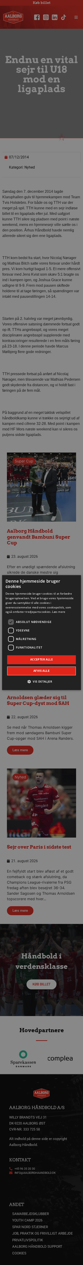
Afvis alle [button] (41, 671)
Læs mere (58, 612)
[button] (41, 681)
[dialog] (41, 632)
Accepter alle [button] (41, 660)
